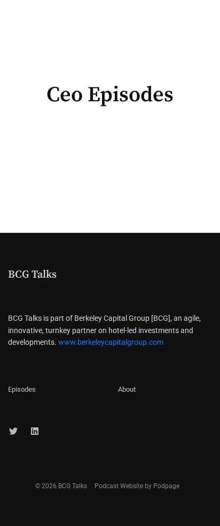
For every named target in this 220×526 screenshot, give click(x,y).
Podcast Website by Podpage (137, 486)
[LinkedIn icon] (34, 432)
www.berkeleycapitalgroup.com (110, 342)
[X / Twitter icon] (13, 432)
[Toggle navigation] (202, 17)
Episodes (22, 389)
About (127, 389)
